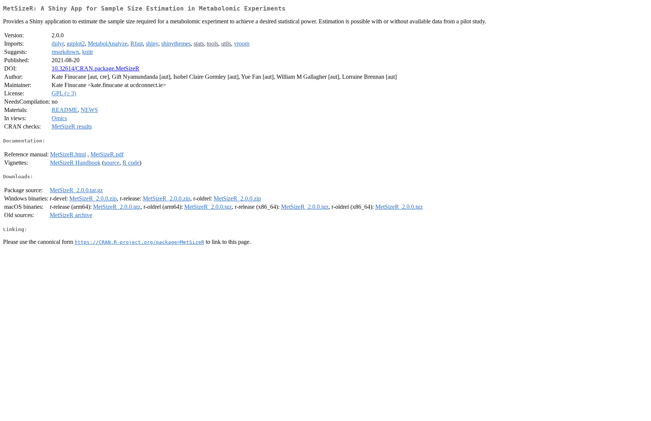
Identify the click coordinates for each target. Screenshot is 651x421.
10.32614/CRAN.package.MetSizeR (95, 68)
